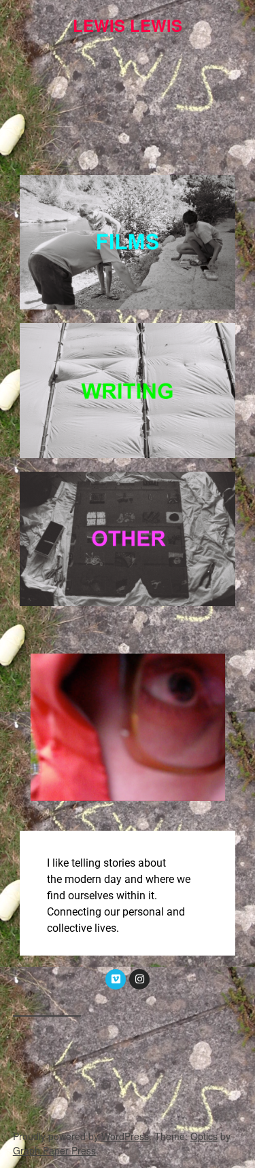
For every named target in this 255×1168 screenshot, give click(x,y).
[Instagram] (139, 979)
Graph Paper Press (54, 1150)
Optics (204, 1136)
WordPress (125, 1136)
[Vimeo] (115, 979)
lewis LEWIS (127, 25)
